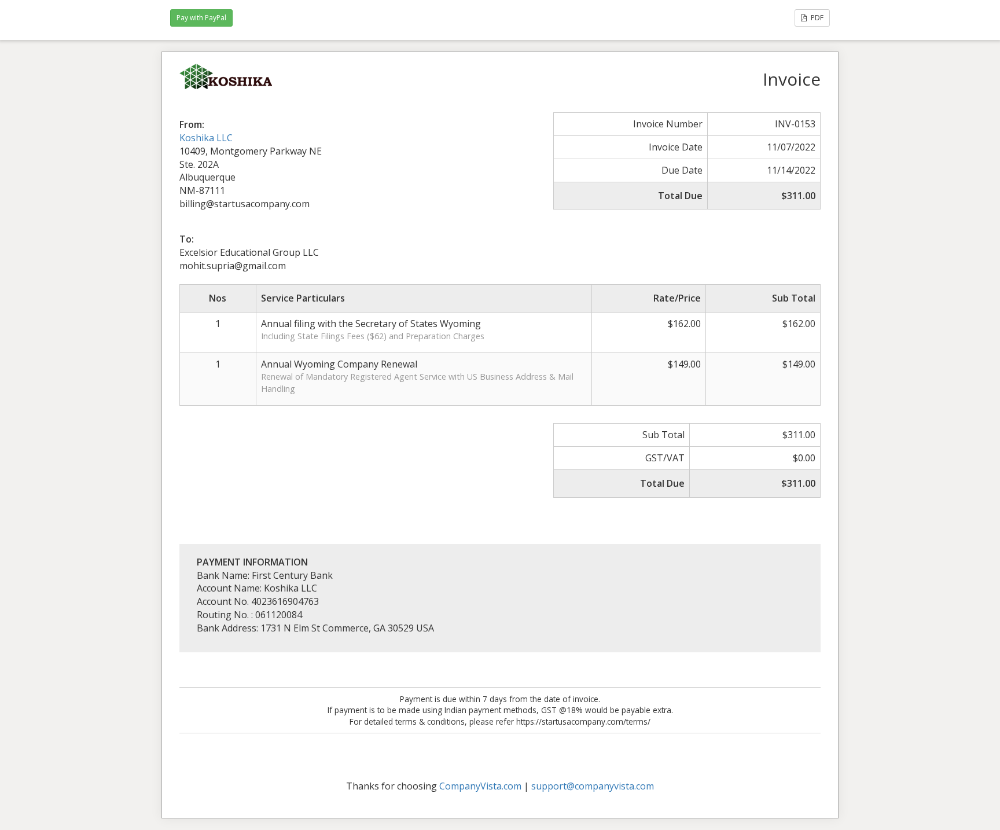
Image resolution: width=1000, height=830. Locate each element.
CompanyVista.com (480, 786)
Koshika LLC (206, 137)
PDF (816, 18)
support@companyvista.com (592, 786)
